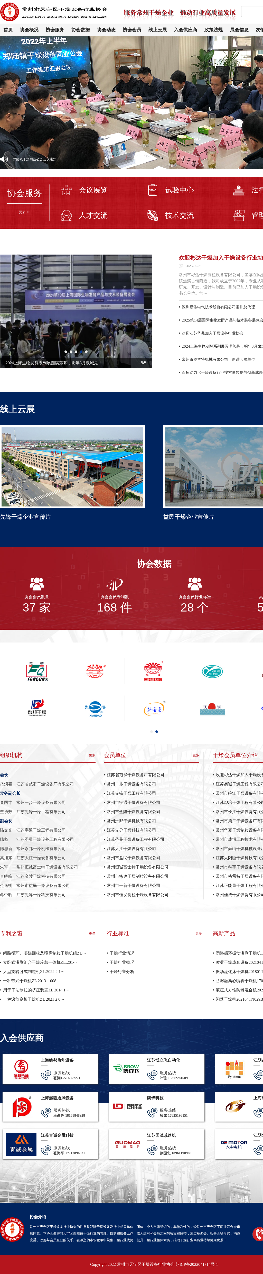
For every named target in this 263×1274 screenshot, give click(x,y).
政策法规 (213, 29)
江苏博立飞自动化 (163, 1060)
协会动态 (106, 29)
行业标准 (118, 933)
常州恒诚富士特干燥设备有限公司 (137, 867)
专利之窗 (11, 933)
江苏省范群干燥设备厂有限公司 (135, 775)
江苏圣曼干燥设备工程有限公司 (135, 839)
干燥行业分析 (122, 971)
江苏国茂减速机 (161, 1135)
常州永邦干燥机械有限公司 (131, 821)
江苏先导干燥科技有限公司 (131, 830)
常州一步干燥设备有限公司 (131, 784)
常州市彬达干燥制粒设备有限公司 (137, 876)
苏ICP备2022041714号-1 (196, 1264)
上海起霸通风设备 (57, 1098)
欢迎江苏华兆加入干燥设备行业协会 (212, 333)
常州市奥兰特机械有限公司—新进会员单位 (218, 359)
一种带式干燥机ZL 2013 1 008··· (31, 981)
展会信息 (239, 29)
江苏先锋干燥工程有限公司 (131, 793)
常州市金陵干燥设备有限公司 (133, 812)
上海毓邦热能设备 (57, 1060)
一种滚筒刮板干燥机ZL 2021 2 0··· (33, 999)
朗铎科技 (155, 1098)
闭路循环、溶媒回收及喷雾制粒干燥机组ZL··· (44, 953)
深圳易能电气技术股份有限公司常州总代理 (218, 307)
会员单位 (115, 755)
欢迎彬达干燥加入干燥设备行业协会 (38, 363)
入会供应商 (185, 29)
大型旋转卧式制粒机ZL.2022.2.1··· (33, 971)
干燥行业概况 (122, 962)
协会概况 (29, 29)
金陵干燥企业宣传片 (25, 517)
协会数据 (80, 29)
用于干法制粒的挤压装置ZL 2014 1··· (36, 990)
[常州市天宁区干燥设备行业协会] (55, 4)
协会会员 (132, 29)
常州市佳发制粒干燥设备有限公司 (137, 895)
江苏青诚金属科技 (57, 1135)
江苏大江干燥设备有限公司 (131, 848)
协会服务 (55, 29)
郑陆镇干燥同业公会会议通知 (34, 159)
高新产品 (224, 933)
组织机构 (11, 755)
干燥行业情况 (122, 953)
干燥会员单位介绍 (235, 755)
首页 (8, 29)
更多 (92, 755)
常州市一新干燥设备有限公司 (133, 885)
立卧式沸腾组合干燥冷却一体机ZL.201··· (40, 962)
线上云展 (157, 29)
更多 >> (24, 212)
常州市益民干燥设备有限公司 (133, 858)
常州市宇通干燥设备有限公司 (133, 802)
